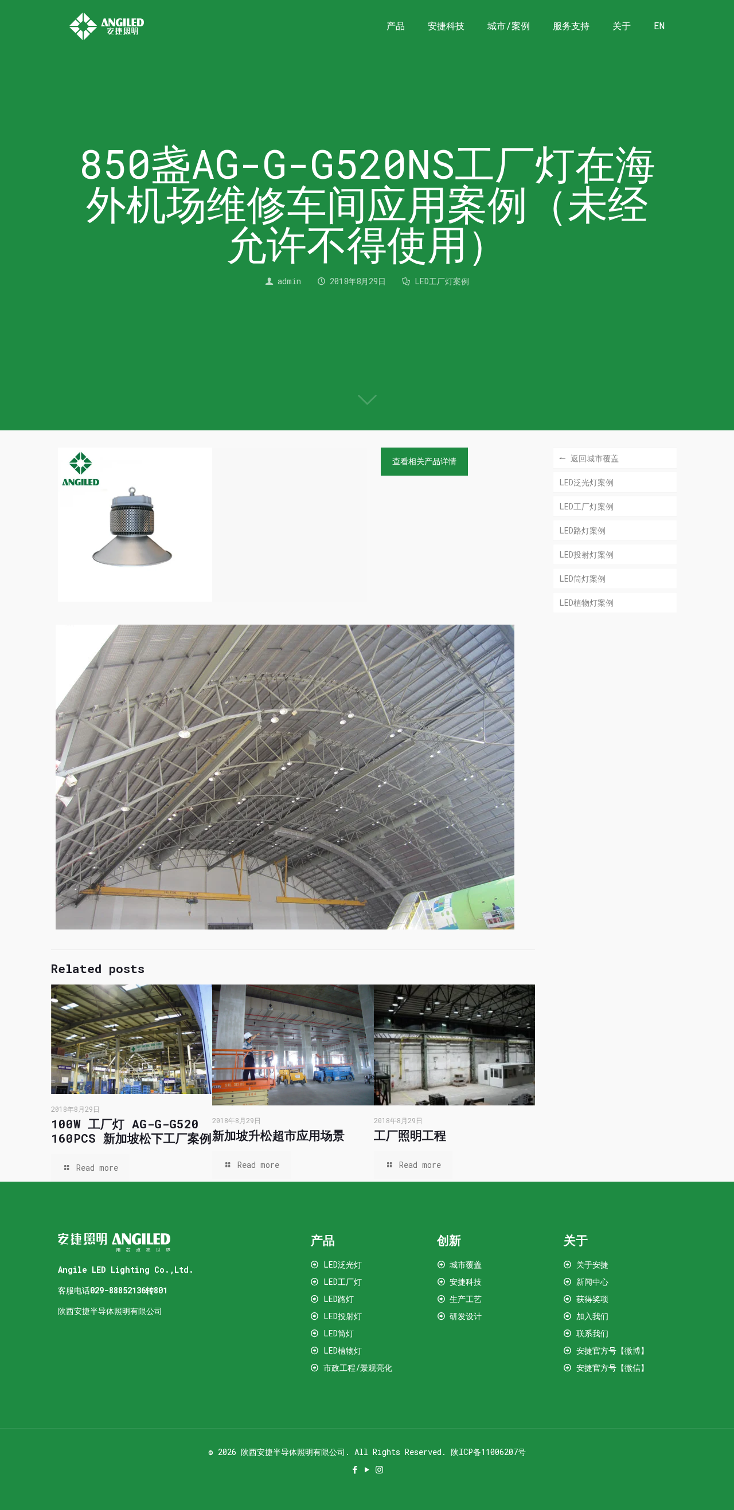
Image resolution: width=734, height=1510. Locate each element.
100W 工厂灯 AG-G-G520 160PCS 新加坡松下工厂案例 (131, 1131)
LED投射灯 (342, 1316)
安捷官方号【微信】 (610, 1367)
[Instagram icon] (379, 1469)
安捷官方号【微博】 (612, 1350)
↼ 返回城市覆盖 (589, 458)
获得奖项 (592, 1298)
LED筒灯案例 (582, 578)
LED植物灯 (342, 1350)
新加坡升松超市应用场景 (278, 1135)
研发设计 (466, 1316)
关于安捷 (592, 1264)
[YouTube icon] (367, 1469)
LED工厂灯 (342, 1281)
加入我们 (592, 1316)
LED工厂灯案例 (442, 281)
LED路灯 (338, 1298)
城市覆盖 (466, 1264)
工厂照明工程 (410, 1135)
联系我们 (592, 1333)
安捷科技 (466, 1281)
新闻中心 (592, 1281)
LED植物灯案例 (586, 602)
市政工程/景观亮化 (357, 1367)
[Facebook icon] (355, 1469)
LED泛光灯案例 (586, 482)
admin (289, 281)
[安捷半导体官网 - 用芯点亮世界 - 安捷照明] (106, 26)
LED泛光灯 (342, 1264)
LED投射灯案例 (586, 554)
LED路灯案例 (582, 530)
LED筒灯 (338, 1333)
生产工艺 (466, 1298)
